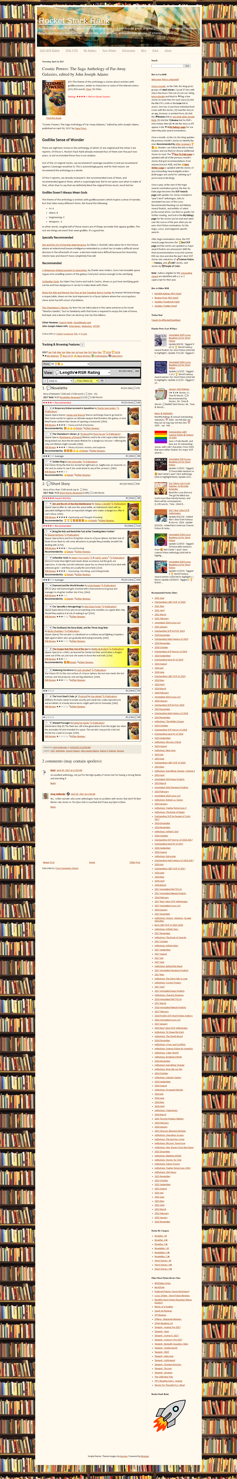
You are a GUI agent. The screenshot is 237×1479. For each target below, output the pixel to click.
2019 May (159, 767)
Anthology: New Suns (165, 750)
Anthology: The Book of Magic (170, 812)
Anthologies (101, 356)
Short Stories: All (163, 1261)
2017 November (162, 933)
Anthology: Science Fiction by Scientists (174, 1049)
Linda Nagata (94, 586)
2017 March (160, 1003)
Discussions (128, 50)
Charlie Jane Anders (106, 408)
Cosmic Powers (73, 751)
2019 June (159, 759)
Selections (116, 356)
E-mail (84, 334)
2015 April (159, 1205)
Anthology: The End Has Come (169, 1139)
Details (79, 428)
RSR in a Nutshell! (170, 79)
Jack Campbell (84, 670)
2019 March (160, 783)
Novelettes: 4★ (162, 1252)
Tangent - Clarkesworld (166, 1348)
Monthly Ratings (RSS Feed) (168, 294)
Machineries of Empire (70, 437)
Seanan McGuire (56, 535)
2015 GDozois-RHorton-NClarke (170, 1131)
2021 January (161, 627)
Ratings (112, 751)
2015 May (159, 1201)
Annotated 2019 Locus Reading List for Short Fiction (180, 462)
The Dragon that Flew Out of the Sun (70, 649)
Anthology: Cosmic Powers (168, 983)
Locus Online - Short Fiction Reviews (172, 1295)
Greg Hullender (58, 794)
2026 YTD (72, 50)
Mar (59, 352)
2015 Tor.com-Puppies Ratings (169, 1119)
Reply (53, 783)
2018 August (161, 852)
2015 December (162, 1151)
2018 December (162, 823)
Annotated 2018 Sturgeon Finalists (171, 787)
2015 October (161, 1180)
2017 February (162, 1011)
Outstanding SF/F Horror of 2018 (171, 730)
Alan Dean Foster (92, 607)
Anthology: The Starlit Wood (169, 1036)
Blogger (145, 1456)
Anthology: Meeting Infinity (168, 1156)
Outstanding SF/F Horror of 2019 (171, 651)
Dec (100, 352)
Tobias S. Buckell (103, 504)
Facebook (68, 334)
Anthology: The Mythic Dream (169, 721)
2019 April (159, 775)
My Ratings (90, 50)
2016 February (162, 1123)
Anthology (60, 751)
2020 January (161, 701)
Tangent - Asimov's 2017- (167, 1335)
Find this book (53, 118)
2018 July (159, 864)
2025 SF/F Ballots (50, 50)
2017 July (159, 958)
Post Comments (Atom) (67, 868)
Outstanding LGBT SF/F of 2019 (170, 676)
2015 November (162, 1176)
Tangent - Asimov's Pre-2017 (168, 1340)
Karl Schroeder (75, 462)
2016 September (163, 1082)
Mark (53, 770)
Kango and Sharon (75, 415)
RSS (75, 334)
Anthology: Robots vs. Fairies (169, 800)
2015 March (160, 1209)
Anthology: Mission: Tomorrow (170, 1143)
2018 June (159, 873)
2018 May (159, 877)
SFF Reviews (160, 1315)
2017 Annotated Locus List (167, 906)
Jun (73, 352)
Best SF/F (68, 356)
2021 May (159, 606)
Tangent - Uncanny (163, 1373)
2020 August (161, 664)
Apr (64, 352)
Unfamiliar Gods (50, 281)
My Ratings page (177, 127)
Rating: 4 (104, 751)
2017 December (162, 914)
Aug (81, 352)
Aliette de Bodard (99, 649)
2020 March (160, 688)
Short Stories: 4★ (163, 1265)
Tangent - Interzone (164, 1356)
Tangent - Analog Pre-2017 (168, 1327)
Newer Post (48, 862)
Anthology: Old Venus (165, 1172)
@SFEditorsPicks (163, 1283)
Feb (54, 352)
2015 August (161, 1189)
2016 (108, 352)
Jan (50, 352)
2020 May (159, 680)
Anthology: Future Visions (167, 1164)
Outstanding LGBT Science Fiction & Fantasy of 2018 (181, 435)
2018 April (159, 881)
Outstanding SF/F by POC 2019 (170, 631)
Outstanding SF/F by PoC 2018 (169, 705)
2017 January (161, 1024)
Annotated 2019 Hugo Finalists (170, 779)
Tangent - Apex (162, 1331)
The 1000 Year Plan (164, 1377)
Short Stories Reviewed (71, 493)
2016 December (162, 1040)
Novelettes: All (162, 1248)
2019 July (159, 754)
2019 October (161, 726)
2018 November (162, 827)
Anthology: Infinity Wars (166, 946)
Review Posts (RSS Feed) (166, 298)
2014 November (162, 1222)
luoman (124, 1456)
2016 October (161, 1073)
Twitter (59, 334)
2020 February (162, 693)
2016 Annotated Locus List (167, 1020)
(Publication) (51, 412)
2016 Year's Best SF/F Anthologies (171, 1028)
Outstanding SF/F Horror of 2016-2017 (174, 840)
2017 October (161, 941)
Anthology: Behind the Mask (168, 966)
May (68, 352)
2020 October (161, 647)
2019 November (162, 717)
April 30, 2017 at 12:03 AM (69, 770)
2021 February (162, 618)
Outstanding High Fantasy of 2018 (171, 713)
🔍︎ (118, 408)
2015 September (163, 1184)
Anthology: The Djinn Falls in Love (171, 979)
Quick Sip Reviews (163, 1311)
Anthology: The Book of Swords (170, 937)
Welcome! (156, 79)
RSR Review (50, 425)
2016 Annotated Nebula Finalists (170, 1007)
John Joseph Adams (90, 751)
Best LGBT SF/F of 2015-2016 (169, 925)
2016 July (159, 1094)
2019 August (161, 746)
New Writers (109, 50)
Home (92, 862)
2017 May (159, 974)
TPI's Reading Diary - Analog (168, 1381)
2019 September (163, 738)
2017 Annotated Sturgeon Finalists (171, 970)
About (167, 50)
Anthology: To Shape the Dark (169, 1032)
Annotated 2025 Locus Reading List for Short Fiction (180, 338)
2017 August (161, 954)
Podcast (85, 434)
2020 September (163, 656)
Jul (76, 352)
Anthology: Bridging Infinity (168, 1057)
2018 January (161, 910)
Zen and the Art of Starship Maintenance (64, 245)
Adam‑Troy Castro (81, 558)
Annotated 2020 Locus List (167, 623)
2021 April (159, 610)
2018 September (163, 848)
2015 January (161, 1217)
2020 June (159, 672)
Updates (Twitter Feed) (166, 306)
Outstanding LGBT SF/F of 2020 (170, 602)
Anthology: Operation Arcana (169, 1135)
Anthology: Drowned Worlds (169, 1090)
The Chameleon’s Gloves (55, 307)
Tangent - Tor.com (163, 1368)
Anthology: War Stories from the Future (174, 1147)
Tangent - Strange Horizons (168, 1364)
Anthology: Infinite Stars (166, 929)
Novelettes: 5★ (162, 1256)
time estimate (158, 96)
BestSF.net (159, 1287)
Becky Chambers (56, 631)
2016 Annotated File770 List (168, 999)
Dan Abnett (96, 696)
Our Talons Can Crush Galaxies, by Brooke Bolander (179, 486)
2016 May (159, 1102)
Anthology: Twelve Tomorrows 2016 (172, 1168)
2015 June (159, 1197)
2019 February (162, 791)
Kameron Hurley (81, 723)
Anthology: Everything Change (169, 1065)
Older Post (135, 862)
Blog (143, 50)
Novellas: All (161, 1236)
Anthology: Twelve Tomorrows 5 (171, 808)
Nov (95, 352)
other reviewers (183, 144)
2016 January (161, 1127)
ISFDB (96, 326)
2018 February (162, 897)
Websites (87, 326)
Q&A (155, 50)
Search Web (65, 322)
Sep (86, 352)
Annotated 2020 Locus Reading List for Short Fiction (180, 537)
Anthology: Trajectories (166, 1110)
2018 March (160, 885)
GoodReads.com (82, 322)
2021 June (159, 598)
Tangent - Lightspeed (165, 1360)
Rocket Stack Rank (74, 20)
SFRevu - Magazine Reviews (168, 1319)
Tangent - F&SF (162, 1352)
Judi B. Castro (101, 558)
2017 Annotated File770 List (168, 889)
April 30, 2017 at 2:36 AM (83, 794)
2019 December (162, 709)
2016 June (159, 1098)
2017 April (159, 987)
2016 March (160, 1114)
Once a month (158, 86)
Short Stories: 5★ (163, 1269)
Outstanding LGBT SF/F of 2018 (170, 763)
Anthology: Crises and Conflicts (170, 1044)
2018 (117, 352)
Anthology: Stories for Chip (168, 1160)
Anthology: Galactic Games (168, 1077)
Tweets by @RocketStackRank (165, 320)
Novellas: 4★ (161, 1240)
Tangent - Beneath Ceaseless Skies (171, 1344)
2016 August (161, 1086)
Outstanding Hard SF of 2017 (169, 844)
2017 (53, 751)
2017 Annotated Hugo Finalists (170, 991)
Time (88, 89)
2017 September (163, 950)
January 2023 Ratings (179, 389)
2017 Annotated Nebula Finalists (170, 893)
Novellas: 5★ (161, 1244)
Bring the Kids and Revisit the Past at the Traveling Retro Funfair (76, 292)
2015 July (159, 1193)
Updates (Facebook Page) (167, 302)
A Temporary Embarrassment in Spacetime (64, 270)
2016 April (159, 1106)
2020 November (162, 643)
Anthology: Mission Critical (168, 742)
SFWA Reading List (164, 1323)
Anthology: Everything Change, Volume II (175, 771)
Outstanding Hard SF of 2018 (169, 734)
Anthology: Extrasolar (165, 856)
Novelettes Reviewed (70, 397)
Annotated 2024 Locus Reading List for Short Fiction (180, 365)
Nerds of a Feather (164, 1307)
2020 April (159, 684)
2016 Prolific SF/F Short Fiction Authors (174, 1016)
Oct (90, 352)
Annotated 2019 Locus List (167, 697)
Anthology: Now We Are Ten (168, 1069)
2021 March (160, 614)
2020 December (162, 635)
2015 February (162, 1213)
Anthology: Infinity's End (166, 831)
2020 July (159, 668)
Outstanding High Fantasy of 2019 (171, 639)
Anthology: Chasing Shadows (169, 995)
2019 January (161, 804)
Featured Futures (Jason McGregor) (172, 1291)
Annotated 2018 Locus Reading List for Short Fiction (180, 565)
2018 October (161, 836)
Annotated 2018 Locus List (167, 796)
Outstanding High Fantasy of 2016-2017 (174, 860)
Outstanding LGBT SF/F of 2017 (170, 868)
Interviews (74, 326)
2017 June (159, 962)
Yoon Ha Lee (99, 434)
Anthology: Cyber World (167, 1053)
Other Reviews (92, 428)
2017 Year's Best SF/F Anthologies (179, 512)
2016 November (162, 1061)
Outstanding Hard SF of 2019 (169, 660)
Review (120, 751)
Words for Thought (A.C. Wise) (170, 1385)
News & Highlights (164, 413)
